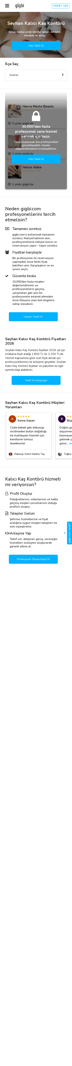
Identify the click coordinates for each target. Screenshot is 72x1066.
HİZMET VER (60, 6)
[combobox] (36, 75)
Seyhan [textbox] (14, 75)
